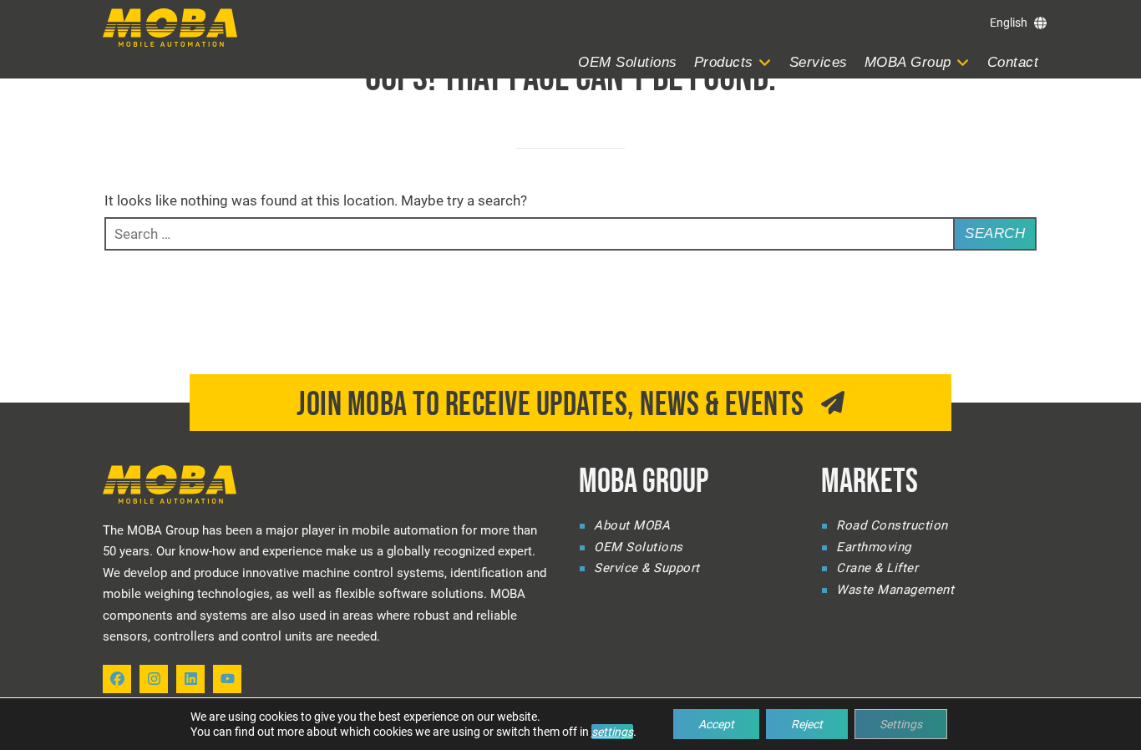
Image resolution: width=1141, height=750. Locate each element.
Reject (807, 724)
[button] (733, 63)
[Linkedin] (190, 679)
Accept (716, 724)
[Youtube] (227, 679)
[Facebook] (117, 679)
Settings (901, 724)
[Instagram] (153, 679)
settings (612, 731)
